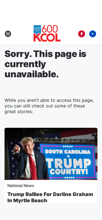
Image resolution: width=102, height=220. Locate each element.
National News (20, 185)
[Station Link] (47, 34)
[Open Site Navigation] (8, 33)
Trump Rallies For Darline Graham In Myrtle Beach (50, 197)
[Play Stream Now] (92, 33)
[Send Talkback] (81, 33)
